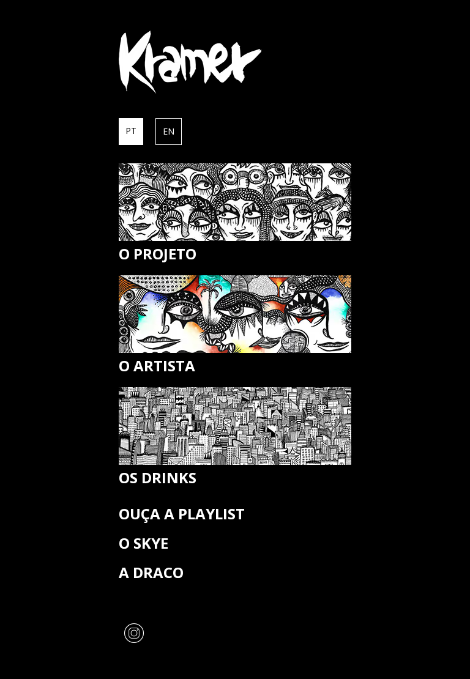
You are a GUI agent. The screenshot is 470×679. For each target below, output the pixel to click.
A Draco (151, 572)
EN (168, 131)
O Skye (143, 543)
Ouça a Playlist (182, 513)
